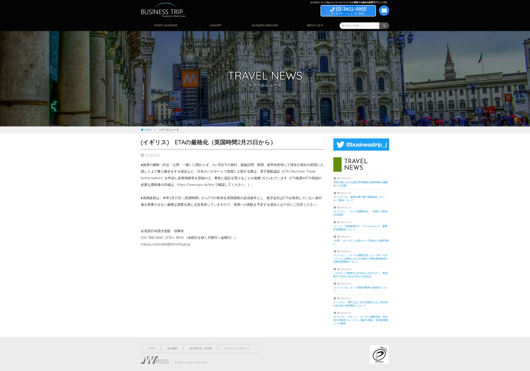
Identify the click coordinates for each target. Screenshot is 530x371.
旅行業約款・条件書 (201, 348)
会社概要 (172, 348)
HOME (147, 129)
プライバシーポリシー (236, 348)
